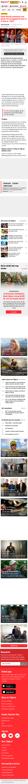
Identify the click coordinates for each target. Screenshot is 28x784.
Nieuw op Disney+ (7, 704)
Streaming (18, 9)
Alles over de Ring (7, 726)
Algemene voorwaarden (9, 767)
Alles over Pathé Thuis (8, 706)
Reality (4, 9)
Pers (3, 723)
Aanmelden (23, 664)
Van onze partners (7, 756)
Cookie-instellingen (8, 775)
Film (13, 9)
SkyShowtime (6, 745)
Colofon (4, 750)
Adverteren (5, 753)
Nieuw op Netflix (7, 701)
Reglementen (6, 721)
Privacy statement (7, 770)
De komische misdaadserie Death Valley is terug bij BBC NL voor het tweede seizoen (14, 296)
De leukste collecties (8, 709)
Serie (9, 9)
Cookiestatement (7, 773)
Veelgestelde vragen (8, 718)
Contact (4, 748)
